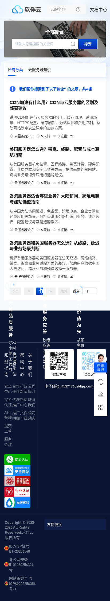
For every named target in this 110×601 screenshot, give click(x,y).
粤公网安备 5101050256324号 (21, 564)
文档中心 (98, 9)
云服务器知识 (39, 69)
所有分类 (15, 69)
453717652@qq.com (77, 385)
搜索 (88, 44)
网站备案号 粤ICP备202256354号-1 (22, 583)
